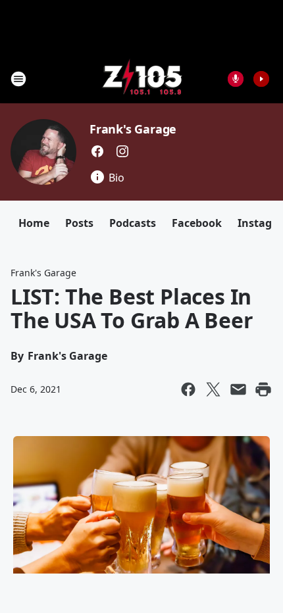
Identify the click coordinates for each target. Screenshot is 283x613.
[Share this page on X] (213, 389)
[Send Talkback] (236, 79)
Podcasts (132, 223)
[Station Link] (142, 78)
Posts (79, 223)
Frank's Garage (133, 129)
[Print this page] (263, 389)
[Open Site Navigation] (18, 79)
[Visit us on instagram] (122, 151)
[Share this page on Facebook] (188, 389)
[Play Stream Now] (261, 79)
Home (33, 223)
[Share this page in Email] (238, 389)
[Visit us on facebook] (97, 151)
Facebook (197, 223)
